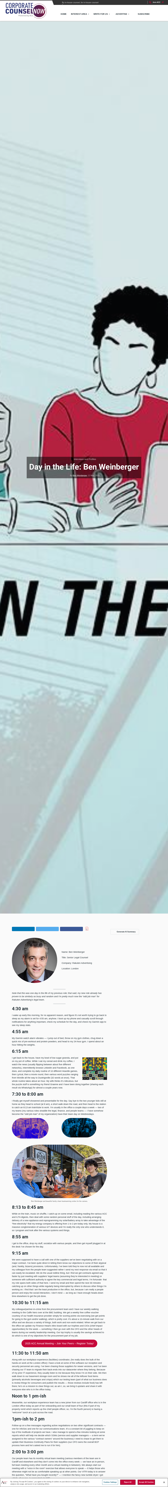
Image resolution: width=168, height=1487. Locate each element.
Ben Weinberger (80, 475)
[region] (84, 1482)
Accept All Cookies (146, 1482)
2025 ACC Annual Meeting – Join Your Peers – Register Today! (59, 1343)
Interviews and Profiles (85, 459)
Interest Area (79, 14)
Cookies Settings (110, 1482)
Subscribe (144, 14)
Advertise (121, 14)
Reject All (127, 1482)
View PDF (92, 929)
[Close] (164, 1482)
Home (64, 14)
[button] (23, 929)
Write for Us (100, 14)
